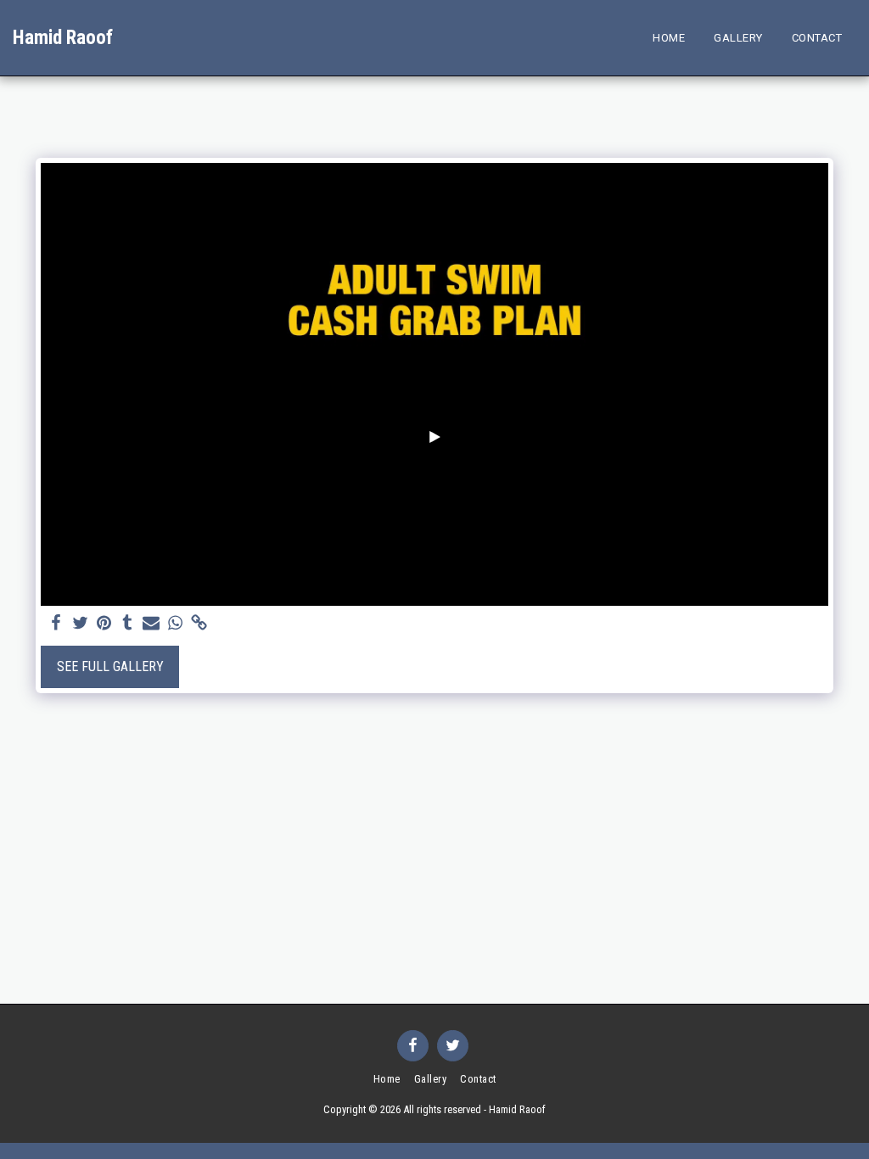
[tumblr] (127, 623)
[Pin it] (103, 623)
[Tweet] (79, 623)
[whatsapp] (174, 623)
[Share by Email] (151, 623)
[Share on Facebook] (56, 623)
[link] (198, 623)
